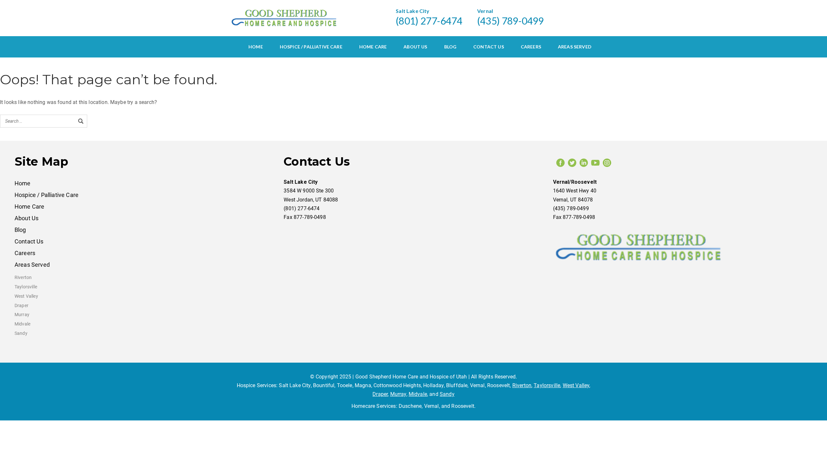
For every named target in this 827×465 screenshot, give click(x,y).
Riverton (23, 277)
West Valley (26, 296)
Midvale (22, 324)
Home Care (373, 46)
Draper (21, 305)
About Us (415, 46)
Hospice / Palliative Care (311, 46)
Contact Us (488, 46)
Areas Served (574, 46)
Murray (22, 314)
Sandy (21, 333)
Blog (450, 46)
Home (255, 46)
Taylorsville (26, 287)
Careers (531, 46)
